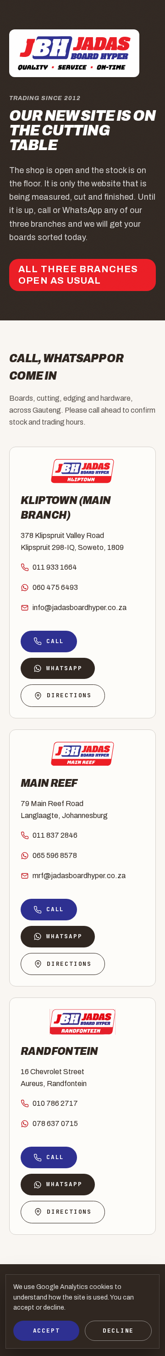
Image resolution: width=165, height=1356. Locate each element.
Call (55, 641)
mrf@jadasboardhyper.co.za (79, 876)
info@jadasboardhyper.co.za (79, 607)
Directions (69, 695)
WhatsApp (64, 668)
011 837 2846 (55, 835)
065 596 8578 (55, 855)
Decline (118, 1330)
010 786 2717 (55, 1103)
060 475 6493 (55, 587)
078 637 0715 (55, 1123)
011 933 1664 (55, 567)
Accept (46, 1330)
